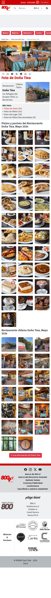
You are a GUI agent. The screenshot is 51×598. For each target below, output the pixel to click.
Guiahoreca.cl (33, 506)
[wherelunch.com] (33, 549)
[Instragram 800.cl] (37, 2)
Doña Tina (4, 39)
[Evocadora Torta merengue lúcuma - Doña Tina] (8, 286)
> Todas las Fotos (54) (12, 108)
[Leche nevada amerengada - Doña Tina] (8, 303)
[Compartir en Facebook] (12, 74)
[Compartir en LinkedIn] (21, 74)
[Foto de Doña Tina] (8, 344)
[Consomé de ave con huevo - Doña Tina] (25, 204)
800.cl (32, 503)
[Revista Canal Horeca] (21, 526)
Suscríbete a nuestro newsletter (32, 489)
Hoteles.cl (32, 509)
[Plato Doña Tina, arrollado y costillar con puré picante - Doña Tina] (42, 253)
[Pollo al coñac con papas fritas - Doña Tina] (42, 220)
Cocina (39, 33)
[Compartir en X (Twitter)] (16, 74)
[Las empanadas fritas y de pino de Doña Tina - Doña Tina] (25, 154)
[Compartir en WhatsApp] (25, 74)
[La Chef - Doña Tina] (8, 319)
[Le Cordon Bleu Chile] (45, 526)
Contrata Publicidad (32, 483)
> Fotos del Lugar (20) (12, 114)
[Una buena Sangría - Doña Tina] (42, 137)
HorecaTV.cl (32, 515)
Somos (23, 2)
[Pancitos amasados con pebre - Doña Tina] (8, 137)
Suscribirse (44, 2)
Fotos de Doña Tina (17, 39)
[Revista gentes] (33, 537)
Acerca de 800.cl (32, 474)
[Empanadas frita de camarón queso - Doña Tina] (25, 170)
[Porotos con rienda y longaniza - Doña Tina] (8, 253)
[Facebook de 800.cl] (25, 469)
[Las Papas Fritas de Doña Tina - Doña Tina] (25, 237)
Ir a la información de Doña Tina (25, 455)
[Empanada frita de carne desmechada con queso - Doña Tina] (8, 187)
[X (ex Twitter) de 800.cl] (35, 469)
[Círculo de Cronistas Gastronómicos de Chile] (33, 526)
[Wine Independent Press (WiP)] (21, 537)
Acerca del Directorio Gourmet (32, 477)
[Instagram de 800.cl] (30, 469)
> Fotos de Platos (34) (12, 111)
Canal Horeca (33, 512)
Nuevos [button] (6, 33)
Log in (25, 563)
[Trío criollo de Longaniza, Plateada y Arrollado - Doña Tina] (8, 220)
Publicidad (31, 2)
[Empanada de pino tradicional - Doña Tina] (42, 187)
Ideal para (27, 33)
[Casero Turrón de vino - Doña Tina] (42, 286)
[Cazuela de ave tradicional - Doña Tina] (42, 237)
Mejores (15, 33)
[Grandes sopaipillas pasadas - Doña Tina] (42, 270)
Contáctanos (33, 486)
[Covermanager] (45, 537)
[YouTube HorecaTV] (40, 469)
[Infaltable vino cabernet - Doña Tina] (8, 154)
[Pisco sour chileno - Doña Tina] (25, 137)
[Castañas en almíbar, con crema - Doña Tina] (25, 303)
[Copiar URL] (30, 74)
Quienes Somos (33, 480)
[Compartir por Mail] (7, 74)
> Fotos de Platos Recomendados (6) (19, 117)
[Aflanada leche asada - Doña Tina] (25, 286)
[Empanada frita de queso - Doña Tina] (42, 154)
